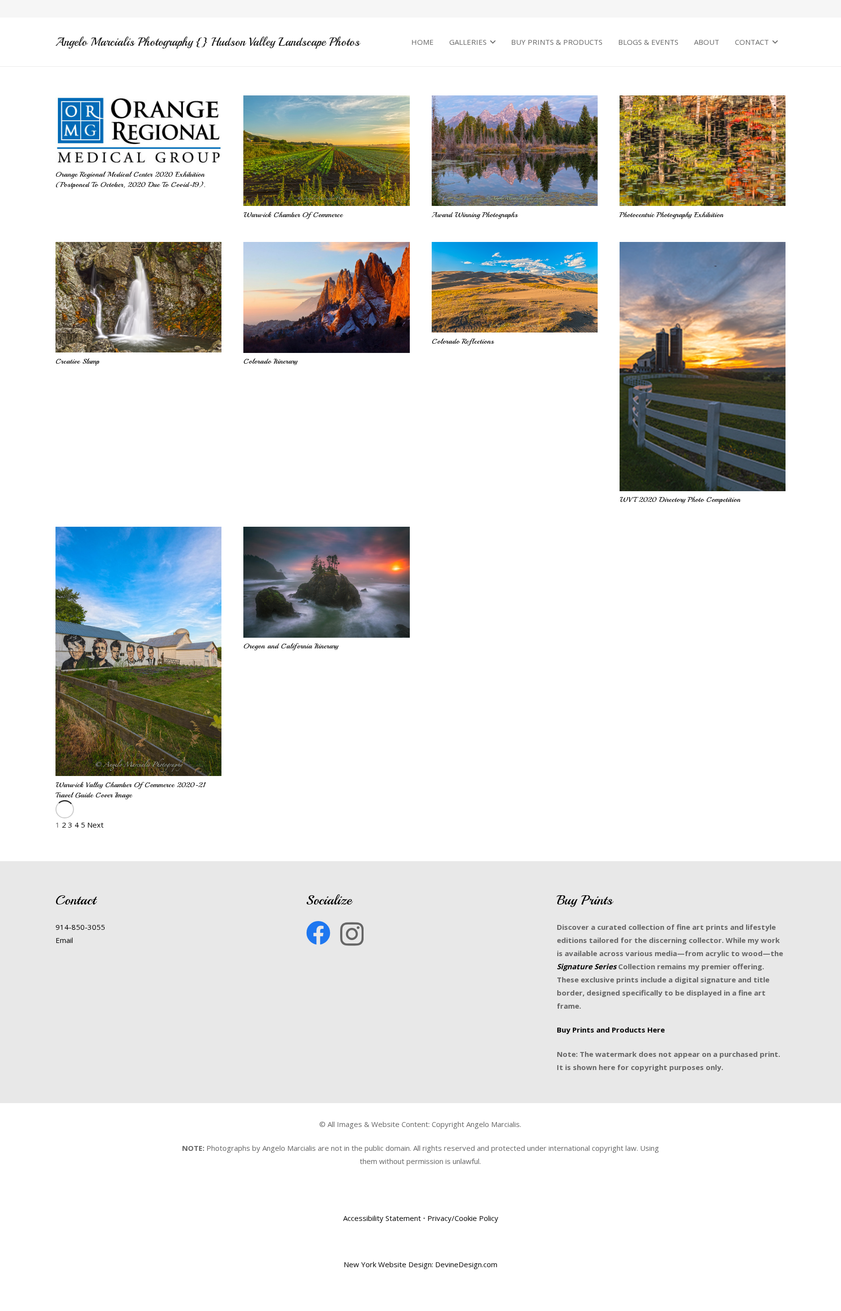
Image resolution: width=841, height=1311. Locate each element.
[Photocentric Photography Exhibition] (703, 150)
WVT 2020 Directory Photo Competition (680, 499)
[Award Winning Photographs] (515, 150)
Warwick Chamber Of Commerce (293, 215)
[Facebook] (318, 933)
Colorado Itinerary (270, 361)
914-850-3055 (80, 927)
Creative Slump (77, 361)
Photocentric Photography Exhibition (671, 215)
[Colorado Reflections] (515, 287)
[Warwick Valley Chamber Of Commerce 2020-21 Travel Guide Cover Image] (138, 651)
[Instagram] (352, 934)
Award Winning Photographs (475, 215)
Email (64, 940)
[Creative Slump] (138, 297)
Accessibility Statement (382, 1218)
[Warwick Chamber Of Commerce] (326, 150)
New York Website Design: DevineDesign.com (420, 1264)
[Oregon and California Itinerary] (326, 582)
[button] (491, 42)
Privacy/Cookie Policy (462, 1218)
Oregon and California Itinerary (290, 646)
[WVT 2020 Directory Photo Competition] (703, 366)
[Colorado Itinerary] (326, 297)
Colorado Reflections (463, 341)
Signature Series (586, 966)
